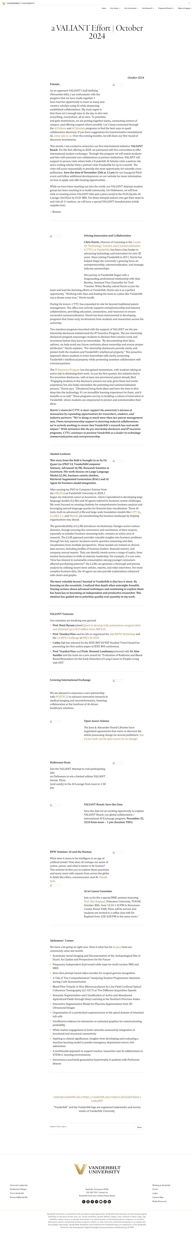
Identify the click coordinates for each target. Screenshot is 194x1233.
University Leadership (19, 1185)
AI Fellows (60, 128)
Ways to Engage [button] (184, 8)
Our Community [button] (130, 8)
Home (104, 8)
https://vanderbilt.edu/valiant (101, 1097)
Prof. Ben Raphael (94, 901)
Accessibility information (58, 1225)
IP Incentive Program (67, 369)
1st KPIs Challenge (68, 637)
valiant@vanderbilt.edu (67, 1097)
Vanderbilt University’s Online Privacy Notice (97, 1196)
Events (155, 1189)
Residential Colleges (18, 1189)
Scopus (117, 947)
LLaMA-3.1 (56, 516)
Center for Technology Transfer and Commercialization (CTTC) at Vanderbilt (112, 246)
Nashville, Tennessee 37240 (97, 1189)
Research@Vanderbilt (19, 1197)
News (139, 1128)
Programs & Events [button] (165, 8)
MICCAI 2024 (91, 637)
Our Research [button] (147, 8)
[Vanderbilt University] (97, 1169)
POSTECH (62, 696)
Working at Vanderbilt (161, 1185)
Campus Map (157, 1197)
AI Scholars (79, 128)
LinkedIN (97, 1100)
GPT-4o (136, 512)
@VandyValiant (130, 1097)
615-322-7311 (91, 1193)
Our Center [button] (114, 8)
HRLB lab (60, 493)
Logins (155, 1193)
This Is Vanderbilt (17, 1193)
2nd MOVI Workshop (122, 634)
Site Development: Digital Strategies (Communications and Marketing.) (98, 1228)
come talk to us (63, 135)
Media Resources (159, 1201)
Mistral (74, 516)
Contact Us (103, 1193)
